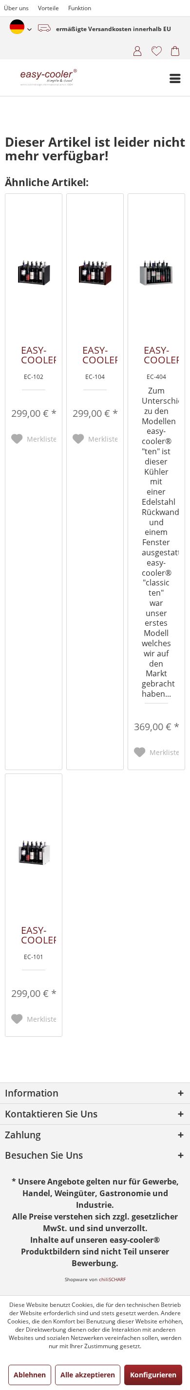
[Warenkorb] (171, 49)
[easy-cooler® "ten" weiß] (34, 853)
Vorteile (48, 8)
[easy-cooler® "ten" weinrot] (95, 272)
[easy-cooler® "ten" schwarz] (34, 272)
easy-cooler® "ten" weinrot (99, 355)
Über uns (16, 8)
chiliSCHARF (112, 1279)
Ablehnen (30, 1374)
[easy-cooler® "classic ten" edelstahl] (156, 272)
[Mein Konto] (134, 49)
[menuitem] (134, 49)
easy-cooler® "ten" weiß (38, 935)
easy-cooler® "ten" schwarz (38, 355)
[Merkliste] (152, 49)
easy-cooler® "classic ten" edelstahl (161, 355)
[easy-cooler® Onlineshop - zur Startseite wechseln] (29, 77)
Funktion (79, 8)
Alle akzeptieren (87, 1374)
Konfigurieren (153, 1374)
